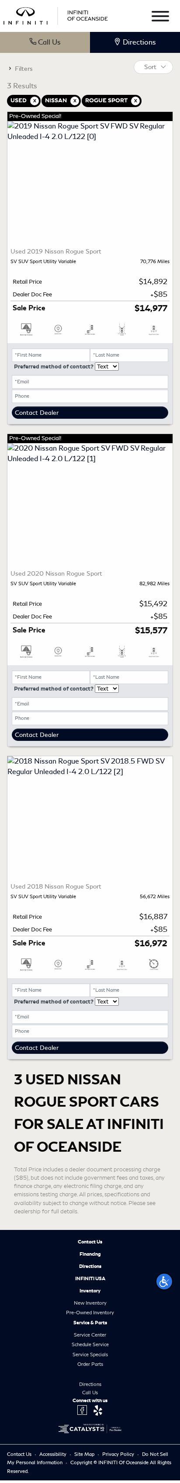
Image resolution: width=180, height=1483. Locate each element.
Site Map (85, 1454)
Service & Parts (90, 1323)
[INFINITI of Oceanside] (56, 14)
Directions (90, 1266)
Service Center (90, 1335)
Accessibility (53, 1454)
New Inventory (90, 1303)
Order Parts (90, 1364)
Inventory (90, 1291)
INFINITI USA (90, 1278)
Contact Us (90, 1242)
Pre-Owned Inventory (90, 1312)
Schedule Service (90, 1344)
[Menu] (160, 17)
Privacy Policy (118, 1454)
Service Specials (90, 1354)
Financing (90, 1254)
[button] (164, 1281)
